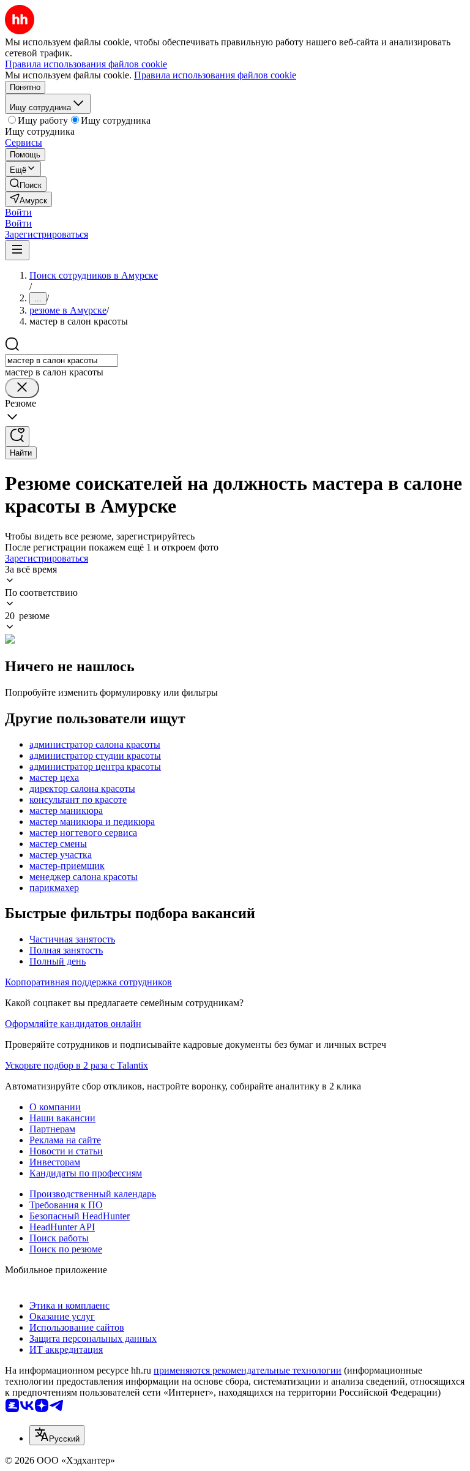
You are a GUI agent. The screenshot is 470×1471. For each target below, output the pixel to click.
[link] (26, 184)
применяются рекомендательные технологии (247, 1370)
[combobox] (61, 360)
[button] (18, 212)
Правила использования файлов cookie (215, 75)
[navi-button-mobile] (17, 250)
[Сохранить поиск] (17, 436)
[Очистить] (22, 388)
